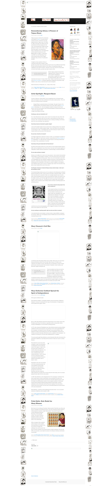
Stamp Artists (48, 21)
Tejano (41, 88)
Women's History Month (41, 87)
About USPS (34, 20)
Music (35, 87)
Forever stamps (61, 218)
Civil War (58, 283)
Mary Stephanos (78, 29)
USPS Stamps (43, 295)
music (60, 87)
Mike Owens (71, 32)
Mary (41, 228)
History (35, 283)
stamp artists (36, 220)
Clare (41, 35)
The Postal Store (73, 119)
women (45, 88)
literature (43, 284)
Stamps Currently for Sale (63, 21)
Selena (38, 39)
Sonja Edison (74, 32)
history (37, 394)
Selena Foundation (37, 80)
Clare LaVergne (74, 29)
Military (38, 283)
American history (54, 283)
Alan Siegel (42, 95)
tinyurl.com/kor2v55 (73, 90)
